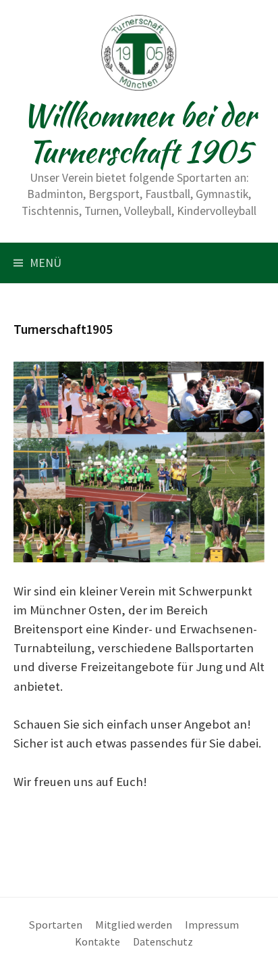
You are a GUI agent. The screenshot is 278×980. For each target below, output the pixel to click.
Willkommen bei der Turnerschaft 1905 (139, 133)
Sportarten (55, 924)
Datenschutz (163, 941)
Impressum (212, 924)
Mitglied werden (133, 924)
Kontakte (97, 941)
